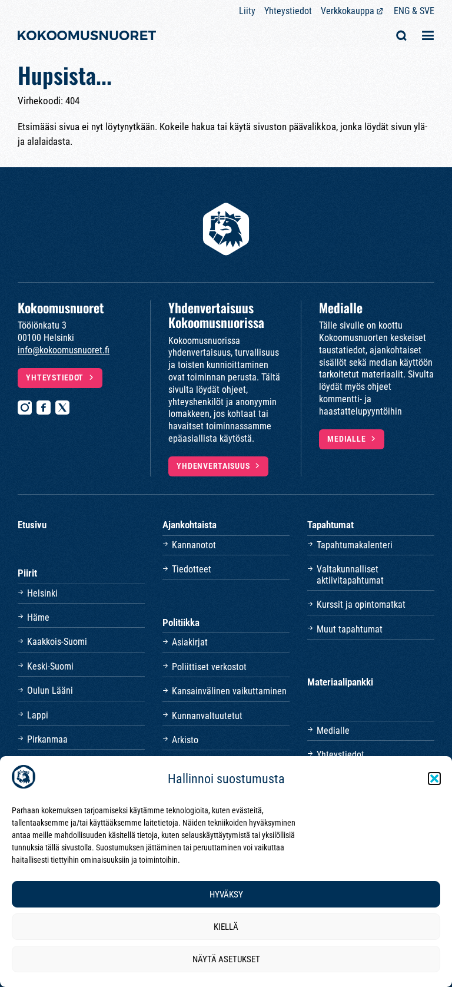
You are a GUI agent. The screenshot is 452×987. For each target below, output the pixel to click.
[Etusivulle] (87, 36)
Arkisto (185, 740)
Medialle (346, 439)
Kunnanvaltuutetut (207, 715)
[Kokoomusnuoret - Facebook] (43, 407)
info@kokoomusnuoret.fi (63, 350)
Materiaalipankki (340, 682)
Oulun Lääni (50, 690)
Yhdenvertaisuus (213, 466)
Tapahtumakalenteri (355, 545)
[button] (434, 778)
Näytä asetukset (226, 959)
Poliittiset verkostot (209, 667)
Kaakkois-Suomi (57, 641)
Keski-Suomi (50, 666)
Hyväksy (226, 894)
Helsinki (42, 593)
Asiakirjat (190, 642)
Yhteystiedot (288, 10)
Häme (38, 617)
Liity (247, 10)
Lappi (37, 715)
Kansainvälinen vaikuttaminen (229, 691)
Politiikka (181, 622)
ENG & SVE (414, 10)
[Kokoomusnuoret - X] (62, 407)
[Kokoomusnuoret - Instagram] (24, 407)
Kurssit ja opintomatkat (361, 604)
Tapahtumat (330, 525)
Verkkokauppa (347, 10)
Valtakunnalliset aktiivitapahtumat (350, 574)
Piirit (27, 573)
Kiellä (226, 927)
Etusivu (32, 525)
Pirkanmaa (47, 739)
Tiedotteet (191, 569)
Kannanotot (194, 545)
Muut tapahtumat (350, 629)
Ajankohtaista (189, 525)
